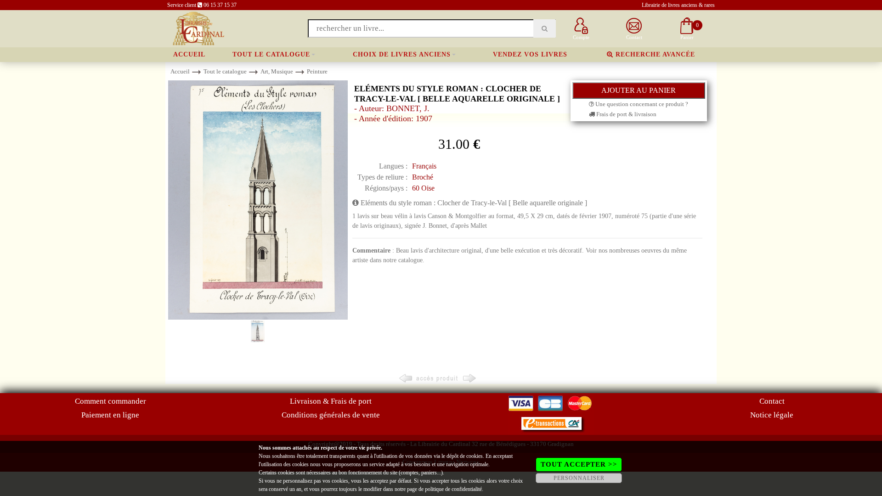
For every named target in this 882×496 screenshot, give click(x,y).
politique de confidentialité (453, 489)
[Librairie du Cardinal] (198, 27)
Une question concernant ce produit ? (641, 104)
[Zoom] (258, 199)
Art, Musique (276, 71)
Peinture (317, 71)
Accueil (189, 54)
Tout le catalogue (271, 54)
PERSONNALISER (579, 478)
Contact (772, 401)
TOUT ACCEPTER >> (579, 464)
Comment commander (110, 401)
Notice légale (771, 415)
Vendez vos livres (530, 54)
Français (424, 166)
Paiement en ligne (110, 415)
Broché (422, 177)
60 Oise (423, 188)
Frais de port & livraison (625, 114)
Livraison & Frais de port (331, 401)
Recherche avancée (654, 54)
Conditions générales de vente (331, 415)
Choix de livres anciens (402, 54)
